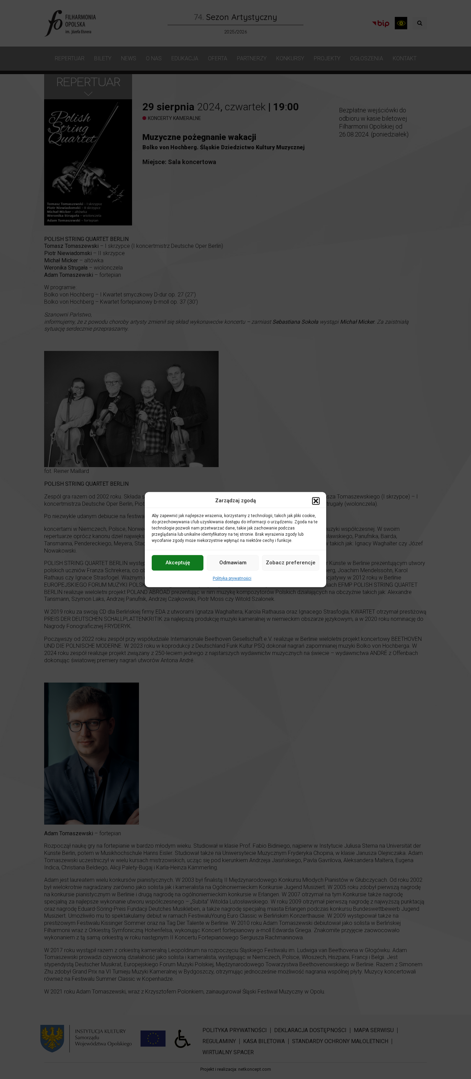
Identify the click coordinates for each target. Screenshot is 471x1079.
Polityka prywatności (232, 578)
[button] (315, 500)
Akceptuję (178, 562)
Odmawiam (233, 562)
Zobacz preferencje (290, 562)
